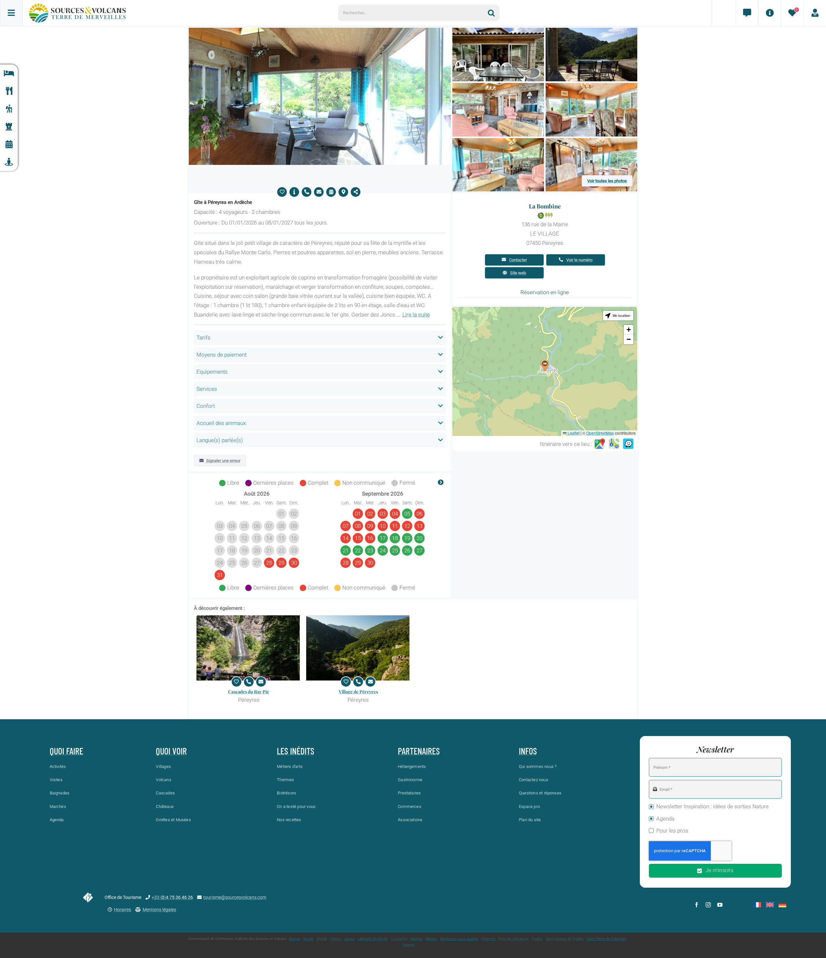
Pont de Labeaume (514, 939)
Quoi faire (66, 750)
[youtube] (719, 904)
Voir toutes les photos (607, 180)
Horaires (122, 909)
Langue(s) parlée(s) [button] (219, 440)
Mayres (416, 939)
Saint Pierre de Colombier (607, 939)
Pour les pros (672, 830)
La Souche (399, 939)
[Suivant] (441, 483)
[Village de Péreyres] (358, 648)
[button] (545, 365)
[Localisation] (343, 192)
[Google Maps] (600, 444)
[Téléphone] (306, 192)
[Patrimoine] (9, 127)
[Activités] (9, 109)
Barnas (294, 939)
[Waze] (628, 444)
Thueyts (408, 945)
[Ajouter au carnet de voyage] (282, 192)
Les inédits (295, 750)
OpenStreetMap (600, 433)
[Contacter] (318, 192)
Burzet (308, 939)
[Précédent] (199, 483)
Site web (518, 272)
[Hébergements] (9, 73)
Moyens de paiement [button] (221, 354)
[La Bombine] (320, 30)
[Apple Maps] (614, 444)
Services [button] (206, 389)
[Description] (294, 192)
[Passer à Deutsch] (782, 904)
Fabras (335, 939)
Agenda (665, 818)
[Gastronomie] (9, 91)
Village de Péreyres (358, 692)
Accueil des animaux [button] (221, 423)
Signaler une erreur (223, 460)
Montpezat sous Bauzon (459, 939)
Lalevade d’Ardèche (373, 939)
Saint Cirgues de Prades (565, 939)
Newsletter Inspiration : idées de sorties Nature (712, 806)
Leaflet (573, 433)
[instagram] (708, 904)
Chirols (322, 939)
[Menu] (11, 13)
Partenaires (419, 750)
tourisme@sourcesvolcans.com (234, 897)
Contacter (518, 259)
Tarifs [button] (203, 337)
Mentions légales (159, 909)
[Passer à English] (770, 904)
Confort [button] (205, 406)
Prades (537, 939)
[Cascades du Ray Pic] (248, 648)
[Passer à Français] (757, 904)
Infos (528, 750)
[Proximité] (9, 162)
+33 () (172, 897)
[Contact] (747, 13)
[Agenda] (9, 144)
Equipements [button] (212, 371)
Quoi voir (171, 750)
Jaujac (349, 939)
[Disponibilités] (331, 192)
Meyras (431, 939)
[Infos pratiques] (769, 13)
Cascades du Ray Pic (248, 692)
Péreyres (488, 939)
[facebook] (696, 904)
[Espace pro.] (814, 13)
